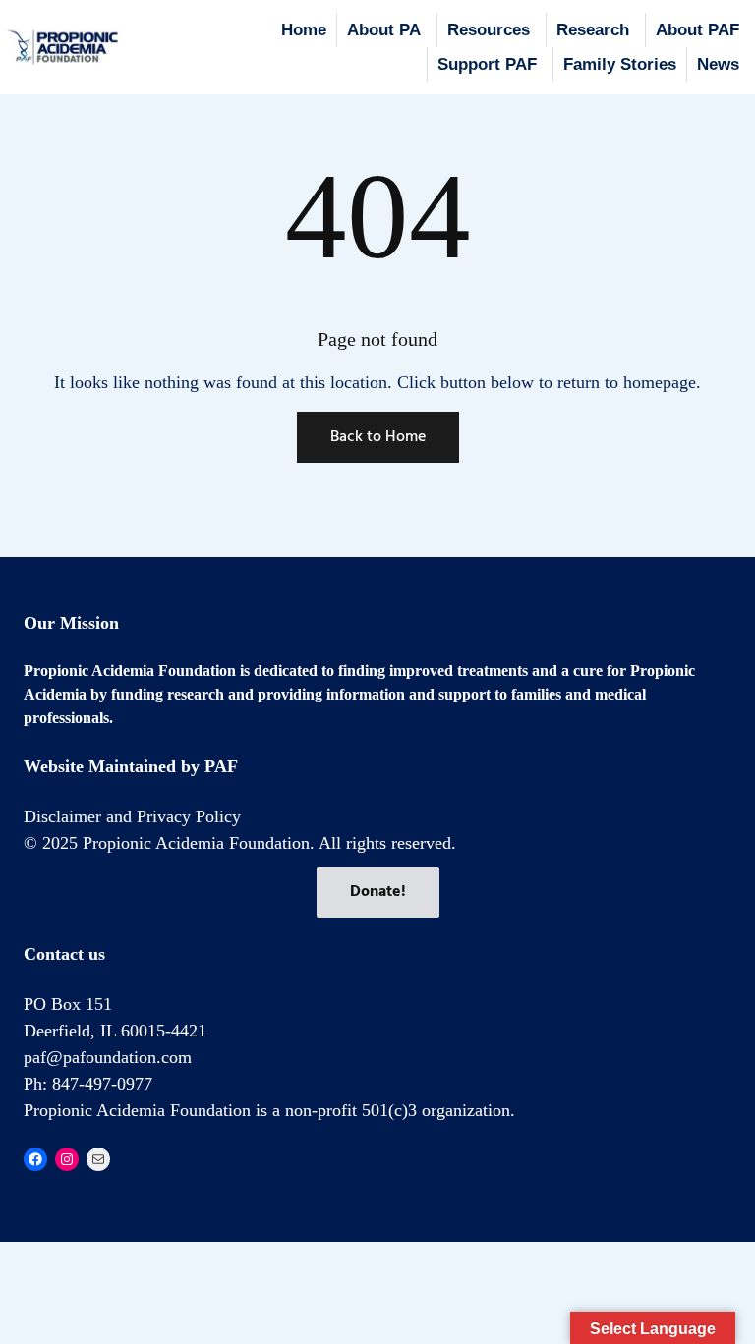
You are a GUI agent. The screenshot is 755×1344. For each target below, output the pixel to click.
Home (303, 30)
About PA (384, 30)
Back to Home (378, 437)
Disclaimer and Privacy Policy (132, 816)
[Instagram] (67, 1159)
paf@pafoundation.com (108, 1057)
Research (592, 30)
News (718, 64)
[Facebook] (35, 1159)
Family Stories (619, 64)
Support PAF (487, 64)
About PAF (697, 30)
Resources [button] (488, 30)
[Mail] (98, 1159)
